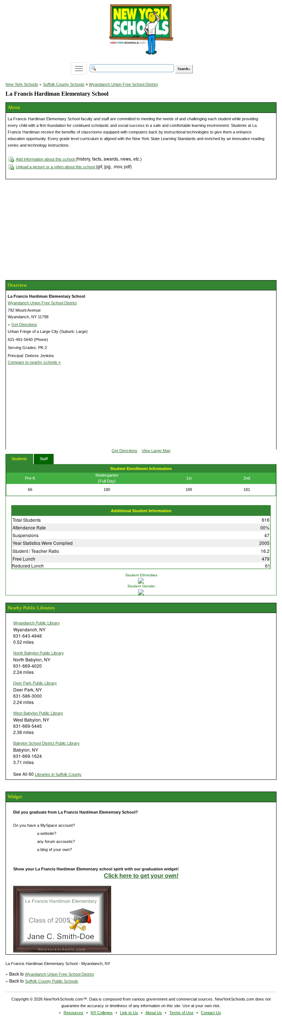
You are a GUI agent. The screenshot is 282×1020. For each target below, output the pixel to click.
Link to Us (129, 1012)
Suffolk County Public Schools (51, 981)
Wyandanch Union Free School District (123, 84)
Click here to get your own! (141, 876)
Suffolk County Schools (63, 84)
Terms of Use (181, 1012)
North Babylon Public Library (38, 653)
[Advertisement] (61, 229)
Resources (73, 1012)
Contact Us (211, 1012)
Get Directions (24, 324)
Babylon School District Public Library (46, 743)
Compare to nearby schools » (34, 362)
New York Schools (22, 84)
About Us (153, 1012)
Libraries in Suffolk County (58, 774)
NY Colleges (102, 1012)
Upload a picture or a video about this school (56, 167)
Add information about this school (46, 159)
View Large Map (156, 450)
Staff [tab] (44, 458)
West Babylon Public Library (38, 713)
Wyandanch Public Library (36, 623)
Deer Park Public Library (35, 683)
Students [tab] (19, 458)
